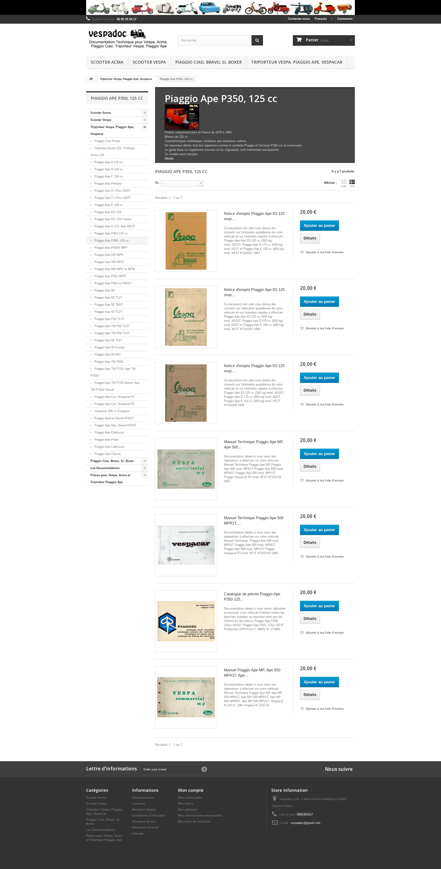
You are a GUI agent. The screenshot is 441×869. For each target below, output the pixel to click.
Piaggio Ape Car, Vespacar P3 (113, 404)
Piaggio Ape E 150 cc (108, 205)
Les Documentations (105, 468)
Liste (352, 186)
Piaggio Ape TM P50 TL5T (111, 333)
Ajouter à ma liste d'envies (324, 252)
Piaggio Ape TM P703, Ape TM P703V (113, 372)
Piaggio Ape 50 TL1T (107, 297)
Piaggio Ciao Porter (106, 141)
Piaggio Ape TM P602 (108, 361)
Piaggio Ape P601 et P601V (112, 283)
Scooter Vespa (149, 62)
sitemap (137, 833)
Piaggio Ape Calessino (108, 446)
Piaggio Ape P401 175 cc (110, 233)
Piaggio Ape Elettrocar (108, 432)
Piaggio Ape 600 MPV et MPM (114, 269)
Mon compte (191, 790)
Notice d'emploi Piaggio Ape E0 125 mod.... (254, 216)
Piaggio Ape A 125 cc (108, 162)
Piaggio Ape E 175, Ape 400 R (114, 226)
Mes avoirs (185, 803)
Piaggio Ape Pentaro (107, 183)
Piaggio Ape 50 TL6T (107, 340)
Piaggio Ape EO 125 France (112, 219)
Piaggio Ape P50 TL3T (108, 319)
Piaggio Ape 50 (103, 290)
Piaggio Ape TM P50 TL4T (111, 326)
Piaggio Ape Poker (106, 439)
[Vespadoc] (128, 38)
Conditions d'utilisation (148, 815)
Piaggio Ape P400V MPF (110, 247)
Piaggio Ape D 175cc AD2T (111, 197)
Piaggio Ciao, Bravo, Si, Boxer (208, 62)
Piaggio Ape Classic (107, 454)
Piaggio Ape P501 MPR (109, 276)
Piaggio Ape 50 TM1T (108, 304)
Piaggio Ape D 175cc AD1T (111, 190)
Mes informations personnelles (200, 815)
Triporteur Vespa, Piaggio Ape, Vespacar (296, 62)
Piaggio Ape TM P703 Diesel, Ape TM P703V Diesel (114, 386)
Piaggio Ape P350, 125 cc (111, 240)
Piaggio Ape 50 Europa (109, 347)
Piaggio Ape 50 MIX (107, 354)
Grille (344, 186)
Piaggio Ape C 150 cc (108, 176)
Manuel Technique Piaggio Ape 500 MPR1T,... (253, 520)
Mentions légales (144, 809)
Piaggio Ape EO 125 (107, 212)
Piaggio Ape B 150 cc (108, 169)
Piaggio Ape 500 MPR (108, 262)
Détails (169, 158)
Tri (157, 183)
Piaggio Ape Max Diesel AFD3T (114, 425)
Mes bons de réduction (194, 821)
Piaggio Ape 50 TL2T (107, 311)
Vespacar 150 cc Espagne (111, 411)
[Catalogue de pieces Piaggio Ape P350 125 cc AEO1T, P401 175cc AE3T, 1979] (186, 621)
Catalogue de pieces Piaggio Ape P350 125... (252, 596)
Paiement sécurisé (145, 827)
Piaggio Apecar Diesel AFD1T (113, 418)
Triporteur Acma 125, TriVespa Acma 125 (112, 151)
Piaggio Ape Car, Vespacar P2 (113, 397)
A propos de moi (144, 821)
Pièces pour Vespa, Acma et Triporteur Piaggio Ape (110, 478)
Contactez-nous (299, 18)
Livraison (138, 803)
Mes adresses (187, 809)
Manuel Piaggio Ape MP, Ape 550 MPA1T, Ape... (252, 673)
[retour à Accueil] (91, 79)
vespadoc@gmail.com (305, 823)
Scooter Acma (107, 62)
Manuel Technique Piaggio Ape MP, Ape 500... (254, 444)
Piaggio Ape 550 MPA (108, 254)
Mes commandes (190, 797)
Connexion (345, 18)
